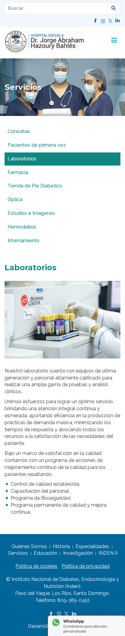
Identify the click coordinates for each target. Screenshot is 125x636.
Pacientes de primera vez (37, 145)
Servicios (18, 553)
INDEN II (108, 553)
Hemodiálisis (22, 227)
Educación (45, 553)
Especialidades (92, 546)
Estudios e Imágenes (31, 213)
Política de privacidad (86, 566)
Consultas (19, 131)
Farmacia (18, 172)
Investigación (78, 553)
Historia (61, 546)
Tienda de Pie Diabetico (35, 186)
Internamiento (23, 240)
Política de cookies (36, 566)
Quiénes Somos (29, 546)
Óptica (15, 199)
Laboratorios (22, 159)
